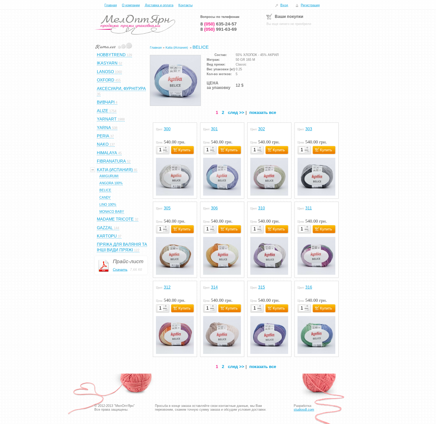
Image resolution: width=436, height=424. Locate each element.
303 (308, 129)
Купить (184, 150)
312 (167, 287)
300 (167, 129)
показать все (262, 112)
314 (214, 287)
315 (261, 287)
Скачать (120, 269)
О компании (131, 5)
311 (308, 208)
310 (261, 208)
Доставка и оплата (159, 5)
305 (167, 208)
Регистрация (310, 5)
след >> (236, 112)
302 (261, 129)
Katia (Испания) (177, 47)
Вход (284, 5)
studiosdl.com (304, 409)
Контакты (185, 5)
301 (214, 129)
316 (308, 287)
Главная (110, 5)
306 (214, 208)
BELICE (201, 47)
